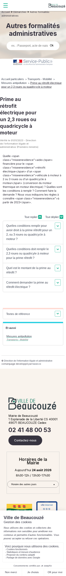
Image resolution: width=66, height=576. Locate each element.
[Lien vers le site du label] (19, 508)
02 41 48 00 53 (29, 430)
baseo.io (36, 364)
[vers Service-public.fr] (33, 62)
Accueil (5, 12)
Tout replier (31, 217)
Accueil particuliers (13, 79)
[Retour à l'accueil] (57, 5)
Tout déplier (52, 217)
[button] (32, 232)
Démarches (19, 12)
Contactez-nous (25, 440)
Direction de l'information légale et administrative (28, 361)
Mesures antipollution (14, 82)
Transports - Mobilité (40, 79)
